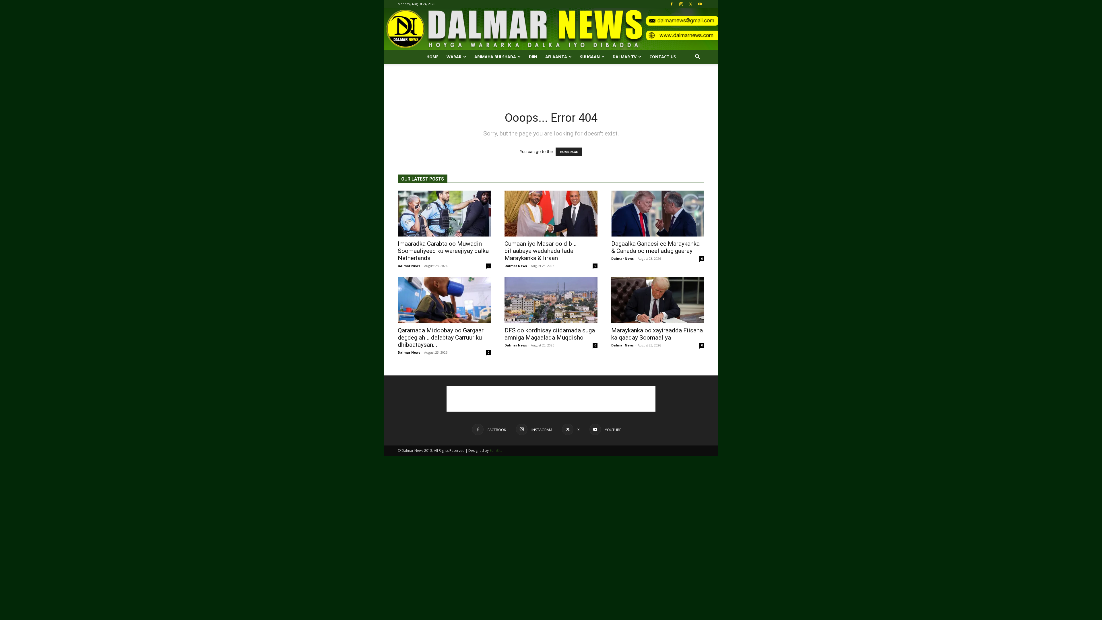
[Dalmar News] (551, 29)
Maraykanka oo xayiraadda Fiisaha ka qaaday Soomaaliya (657, 334)
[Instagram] (681, 4)
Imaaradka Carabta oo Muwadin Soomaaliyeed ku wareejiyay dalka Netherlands (443, 250)
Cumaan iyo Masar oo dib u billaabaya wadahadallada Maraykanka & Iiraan (541, 250)
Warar (454, 56)
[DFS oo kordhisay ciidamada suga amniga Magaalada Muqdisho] (551, 300)
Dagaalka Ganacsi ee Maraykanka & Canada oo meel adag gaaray (655, 247)
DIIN (533, 56)
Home (432, 56)
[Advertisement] (551, 83)
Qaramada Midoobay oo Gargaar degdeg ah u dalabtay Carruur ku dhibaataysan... (441, 337)
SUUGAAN (590, 56)
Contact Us (662, 56)
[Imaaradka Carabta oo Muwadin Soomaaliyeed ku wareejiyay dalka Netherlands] (444, 214)
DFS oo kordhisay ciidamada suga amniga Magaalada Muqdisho (550, 334)
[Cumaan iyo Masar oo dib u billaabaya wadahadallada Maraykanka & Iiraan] (551, 214)
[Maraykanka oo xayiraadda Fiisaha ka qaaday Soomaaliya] (657, 300)
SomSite (496, 450)
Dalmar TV (625, 56)
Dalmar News (409, 266)
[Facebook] (671, 4)
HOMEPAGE (569, 152)
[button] (697, 57)
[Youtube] (700, 4)
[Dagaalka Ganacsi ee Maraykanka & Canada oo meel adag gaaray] (657, 214)
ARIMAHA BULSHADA (495, 56)
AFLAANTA (556, 56)
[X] (690, 4)
